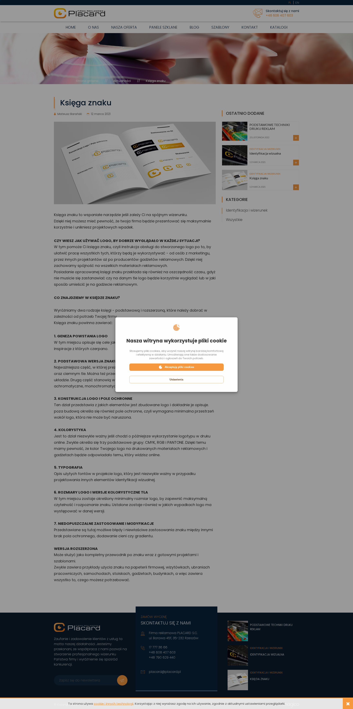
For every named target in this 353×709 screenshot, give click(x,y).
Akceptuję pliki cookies (179, 367)
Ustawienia (176, 379)
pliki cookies (152, 351)
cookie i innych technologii (113, 703)
